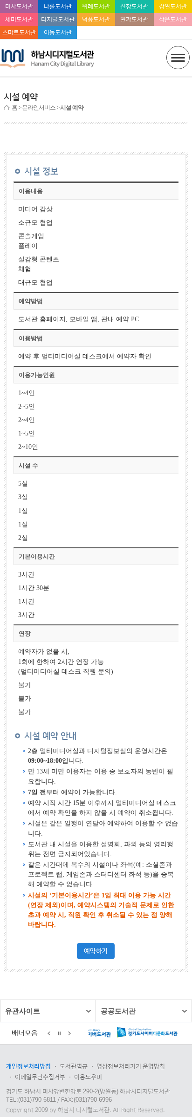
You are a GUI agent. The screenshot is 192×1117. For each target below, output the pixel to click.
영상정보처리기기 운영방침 (130, 1066)
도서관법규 (74, 1066)
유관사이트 (22, 1011)
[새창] (129, 1034)
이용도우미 (88, 1077)
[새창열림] (96, 957)
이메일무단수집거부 (40, 1077)
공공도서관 (118, 1011)
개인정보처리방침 (28, 1066)
